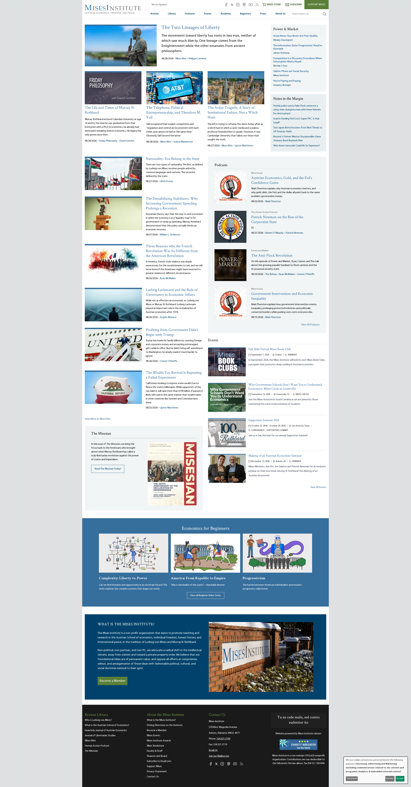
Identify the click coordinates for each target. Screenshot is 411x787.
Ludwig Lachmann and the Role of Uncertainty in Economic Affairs (171, 292)
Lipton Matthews (244, 145)
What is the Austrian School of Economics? (107, 725)
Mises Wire (180, 58)
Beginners (245, 14)
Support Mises (316, 4)
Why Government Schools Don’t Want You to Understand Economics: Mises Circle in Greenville (285, 387)
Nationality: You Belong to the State (172, 159)
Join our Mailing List (219, 756)
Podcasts (190, 14)
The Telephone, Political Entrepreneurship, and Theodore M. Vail (173, 112)
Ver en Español (159, 4)
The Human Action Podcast (264, 212)
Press (263, 14)
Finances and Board (157, 756)
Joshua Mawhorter (183, 142)
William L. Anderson (170, 234)
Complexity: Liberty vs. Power (123, 577)
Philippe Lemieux (197, 58)
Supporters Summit (277, 430)
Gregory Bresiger (282, 85)
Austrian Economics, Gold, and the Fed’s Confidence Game (281, 180)
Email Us (213, 750)
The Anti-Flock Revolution (272, 256)
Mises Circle (302, 394)
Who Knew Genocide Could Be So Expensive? (296, 145)
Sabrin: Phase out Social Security (291, 71)
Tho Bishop (271, 274)
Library (172, 14)
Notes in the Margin (288, 99)
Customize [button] (352, 778)
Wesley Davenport (283, 40)
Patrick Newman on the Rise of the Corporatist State (277, 220)
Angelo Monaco (168, 317)
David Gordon (126, 141)
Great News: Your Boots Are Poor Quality (295, 36)
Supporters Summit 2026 (263, 420)
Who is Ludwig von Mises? (98, 720)
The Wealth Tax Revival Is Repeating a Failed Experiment (174, 375)
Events (207, 14)
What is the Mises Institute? (161, 720)
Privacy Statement (157, 771)
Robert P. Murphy (274, 233)
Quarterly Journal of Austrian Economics (106, 730)
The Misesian (91, 751)
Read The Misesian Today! (108, 469)
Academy (226, 14)
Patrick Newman (294, 233)
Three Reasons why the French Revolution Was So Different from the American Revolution (172, 251)
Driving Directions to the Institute (165, 725)
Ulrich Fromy (166, 181)
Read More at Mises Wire (98, 419)
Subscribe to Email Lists (159, 761)
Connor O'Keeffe (168, 361)
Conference (258, 430)
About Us (280, 14)
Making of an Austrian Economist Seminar (275, 456)
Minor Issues (257, 173)
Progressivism (254, 577)
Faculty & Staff (154, 751)
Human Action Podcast (97, 746)
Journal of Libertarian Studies (100, 735)
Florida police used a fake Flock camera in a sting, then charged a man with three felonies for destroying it (297, 110)
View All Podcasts (310, 324)
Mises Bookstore (155, 746)
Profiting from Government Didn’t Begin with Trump (172, 332)
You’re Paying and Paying (287, 81)
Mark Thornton (273, 201)
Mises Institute (281, 75)
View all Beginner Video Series (205, 595)
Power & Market (285, 29)
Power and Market (260, 251)
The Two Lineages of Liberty (191, 27)
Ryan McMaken (168, 278)
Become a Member (113, 681)
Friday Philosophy (108, 141)
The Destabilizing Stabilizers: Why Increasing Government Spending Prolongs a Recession (172, 203)
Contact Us (153, 776)
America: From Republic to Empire (198, 577)
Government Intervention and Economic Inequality (282, 296)
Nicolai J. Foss (280, 66)
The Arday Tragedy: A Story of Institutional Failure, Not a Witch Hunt (233, 112)
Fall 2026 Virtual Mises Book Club (269, 349)
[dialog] (376, 770)
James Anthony (281, 53)
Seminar (292, 355)
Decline (390, 778)
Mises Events (153, 735)
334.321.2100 (223, 739)
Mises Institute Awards (159, 740)
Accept (399, 778)
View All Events (318, 487)
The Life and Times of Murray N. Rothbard (110, 110)
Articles (154, 14)
